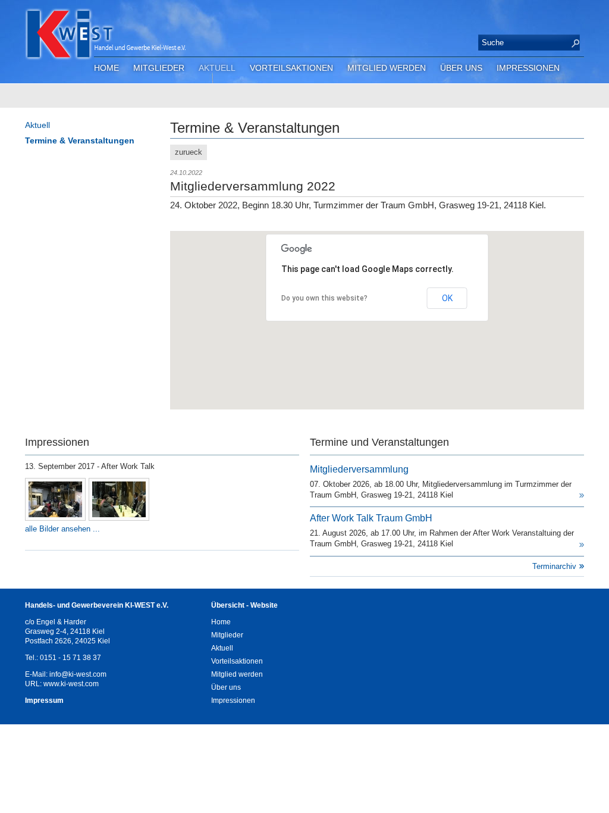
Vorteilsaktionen (291, 68)
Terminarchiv (554, 566)
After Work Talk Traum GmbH (371, 518)
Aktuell (217, 68)
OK (447, 298)
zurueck (188, 152)
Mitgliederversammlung (359, 469)
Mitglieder (158, 68)
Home (106, 68)
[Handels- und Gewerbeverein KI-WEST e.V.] (167, 39)
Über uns (461, 68)
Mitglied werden (386, 68)
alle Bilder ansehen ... (62, 528)
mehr (581, 495)
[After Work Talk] (55, 499)
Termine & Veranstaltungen (79, 140)
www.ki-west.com (71, 684)
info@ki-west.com (77, 674)
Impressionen (528, 68)
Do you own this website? (324, 298)
